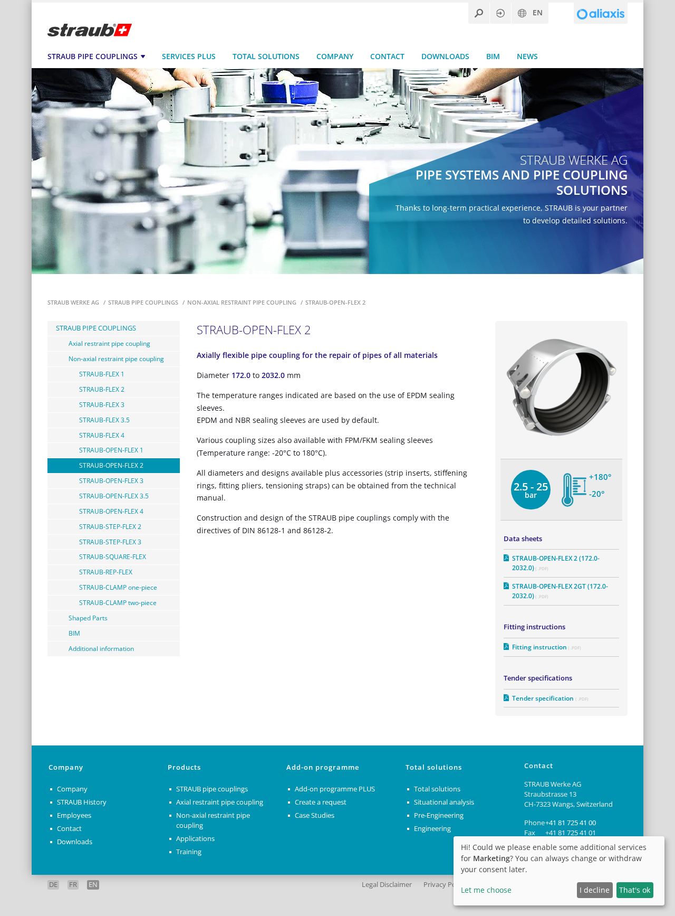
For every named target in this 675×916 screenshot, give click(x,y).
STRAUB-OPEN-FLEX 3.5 (114, 496)
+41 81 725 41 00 (570, 822)
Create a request (320, 802)
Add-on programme (322, 767)
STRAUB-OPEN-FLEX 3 (111, 480)
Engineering (432, 828)
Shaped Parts (88, 617)
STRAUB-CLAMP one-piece (118, 587)
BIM (493, 56)
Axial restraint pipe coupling (109, 343)
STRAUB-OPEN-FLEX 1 (111, 450)
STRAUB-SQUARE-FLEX (112, 556)
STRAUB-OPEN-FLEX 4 (111, 511)
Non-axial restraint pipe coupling (242, 302)
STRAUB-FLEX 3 (101, 404)
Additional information (101, 648)
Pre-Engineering (439, 815)
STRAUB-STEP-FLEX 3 (110, 541)
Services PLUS (189, 56)
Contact (387, 56)
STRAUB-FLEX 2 (101, 389)
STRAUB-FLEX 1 (101, 374)
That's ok (634, 890)
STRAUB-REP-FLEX (105, 572)
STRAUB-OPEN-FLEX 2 (111, 465)
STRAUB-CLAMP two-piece (118, 602)
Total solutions (266, 56)
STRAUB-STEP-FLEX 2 (110, 526)
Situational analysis (444, 802)
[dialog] (559, 870)
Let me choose (486, 890)
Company (334, 56)
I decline (595, 890)
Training (188, 851)
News (527, 56)
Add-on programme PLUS (335, 789)
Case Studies (314, 815)
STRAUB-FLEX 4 (101, 435)
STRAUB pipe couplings (92, 56)
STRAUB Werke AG (74, 302)
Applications (195, 838)
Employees (74, 815)
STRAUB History (82, 802)
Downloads (445, 56)
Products (184, 767)
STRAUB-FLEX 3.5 (104, 419)
